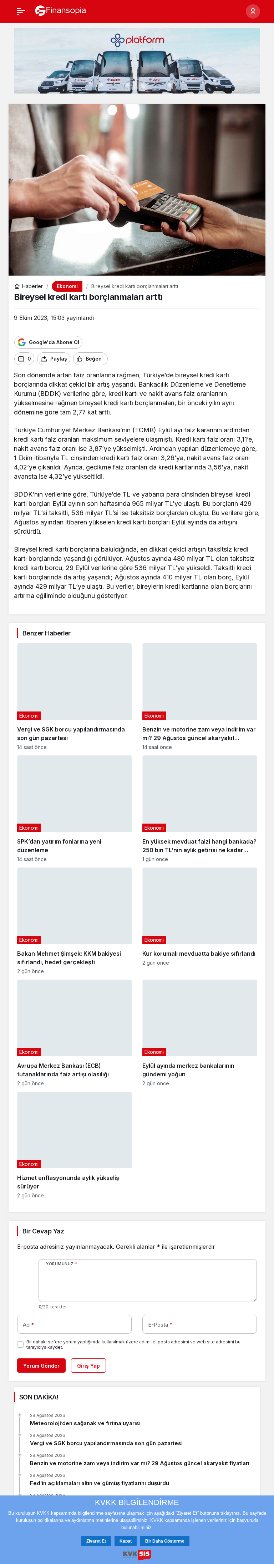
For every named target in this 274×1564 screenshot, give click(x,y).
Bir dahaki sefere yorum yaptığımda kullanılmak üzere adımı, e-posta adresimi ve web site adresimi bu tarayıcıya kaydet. (133, 1344)
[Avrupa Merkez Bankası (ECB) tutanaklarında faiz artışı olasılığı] (74, 1033)
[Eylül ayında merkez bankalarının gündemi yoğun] (199, 1033)
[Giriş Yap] (253, 11)
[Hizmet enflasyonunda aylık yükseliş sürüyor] (74, 1145)
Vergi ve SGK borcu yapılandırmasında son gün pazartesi (106, 1443)
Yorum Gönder (41, 1366)
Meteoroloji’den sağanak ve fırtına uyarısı (85, 1423)
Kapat (126, 1541)
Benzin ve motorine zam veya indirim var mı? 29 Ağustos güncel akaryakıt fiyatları (139, 1463)
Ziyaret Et (96, 1541)
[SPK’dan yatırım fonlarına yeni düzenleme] (74, 808)
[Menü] (21, 11)
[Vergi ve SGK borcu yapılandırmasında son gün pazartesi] (74, 696)
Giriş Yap (88, 1366)
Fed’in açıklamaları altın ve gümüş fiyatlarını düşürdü (99, 1483)
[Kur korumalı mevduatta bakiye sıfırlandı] (199, 921)
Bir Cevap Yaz (43, 1231)
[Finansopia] (60, 10)
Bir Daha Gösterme (164, 1541)
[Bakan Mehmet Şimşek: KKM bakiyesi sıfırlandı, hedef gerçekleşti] (74, 921)
